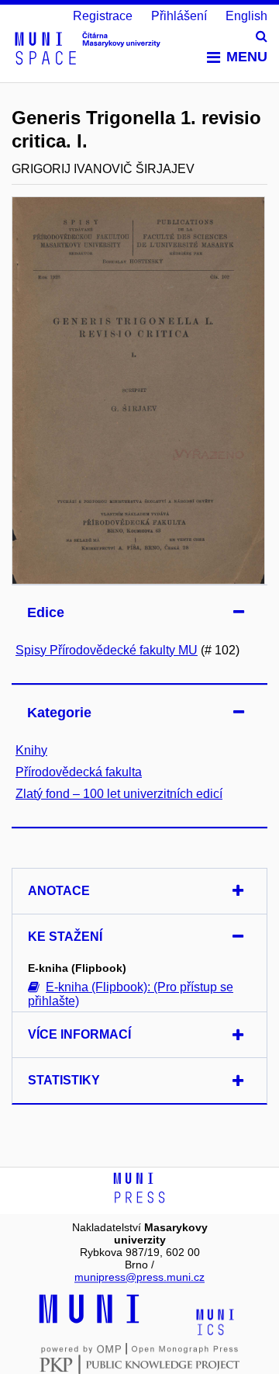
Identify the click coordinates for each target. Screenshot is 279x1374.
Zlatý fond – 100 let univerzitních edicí (119, 793)
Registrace (103, 16)
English (246, 16)
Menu (246, 56)
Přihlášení (179, 16)
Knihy (31, 750)
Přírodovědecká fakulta (79, 772)
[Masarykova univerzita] (89, 1321)
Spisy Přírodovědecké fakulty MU (107, 650)
